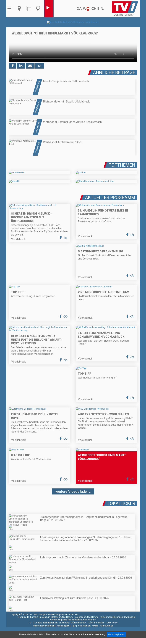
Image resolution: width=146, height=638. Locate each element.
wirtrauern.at (106, 626)
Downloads (23, 617)
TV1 (30, 622)
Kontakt (34, 617)
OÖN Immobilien (96, 622)
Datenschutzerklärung (62, 617)
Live (48, 8)
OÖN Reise (112, 622)
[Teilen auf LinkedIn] (21, 66)
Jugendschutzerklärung (86, 617)
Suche (39, 8)
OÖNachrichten (78, 622)
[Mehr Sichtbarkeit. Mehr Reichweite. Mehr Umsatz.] (73, 22)
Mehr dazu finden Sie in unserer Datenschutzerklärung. (78, 634)
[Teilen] (30, 66)
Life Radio (64, 622)
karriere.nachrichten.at (46, 622)
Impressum (44, 617)
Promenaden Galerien (43, 626)
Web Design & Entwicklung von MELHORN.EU (56, 614)
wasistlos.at (84, 626)
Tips (74, 626)
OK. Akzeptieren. (116, 634)
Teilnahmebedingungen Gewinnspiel (117, 617)
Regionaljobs (63, 626)
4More (95, 626)
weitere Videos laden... (73, 491)
